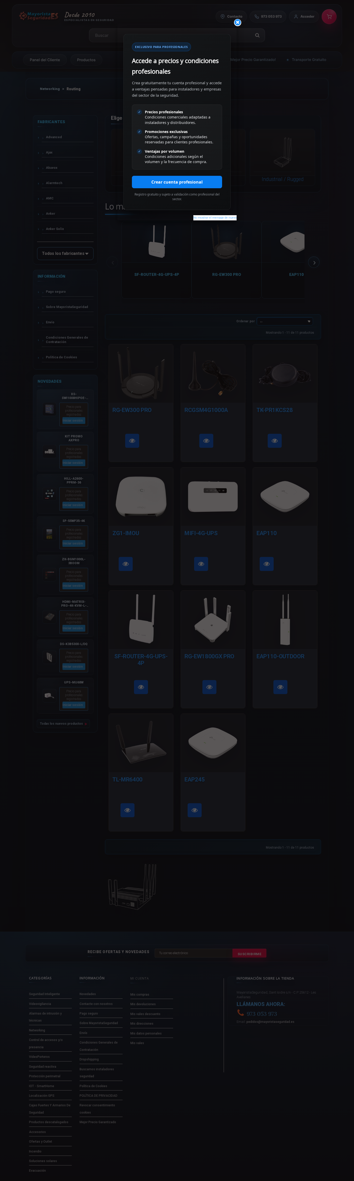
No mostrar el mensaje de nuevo (215, 217)
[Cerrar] (237, 22)
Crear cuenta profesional (177, 182)
